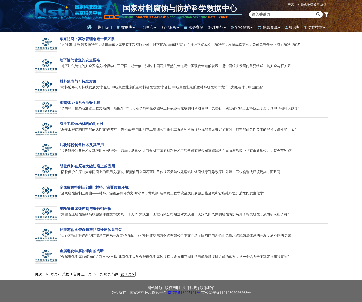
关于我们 (104, 27)
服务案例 (195, 27)
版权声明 (172, 288)
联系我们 (207, 288)
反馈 (323, 4)
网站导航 (155, 288)
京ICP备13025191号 (184, 293)
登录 (317, 4)
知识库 (293, 27)
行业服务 (169, 27)
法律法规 (189, 288)
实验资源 (242, 27)
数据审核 (307, 4)
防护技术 (315, 27)
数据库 (126, 27)
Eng (298, 4)
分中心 (148, 27)
